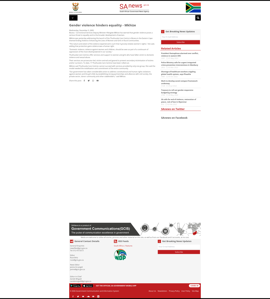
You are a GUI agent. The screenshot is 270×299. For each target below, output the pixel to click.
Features (128, 246)
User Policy (185, 291)
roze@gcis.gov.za (77, 260)
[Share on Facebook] (84, 80)
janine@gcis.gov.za (77, 269)
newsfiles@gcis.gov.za (78, 248)
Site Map (195, 291)
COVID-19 (194, 286)
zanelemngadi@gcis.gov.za (80, 281)
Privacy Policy (174, 291)
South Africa (119, 246)
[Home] (75, 8)
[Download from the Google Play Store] (75, 285)
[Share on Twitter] (88, 80)
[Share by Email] (97, 80)
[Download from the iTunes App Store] (87, 285)
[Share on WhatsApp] (93, 80)
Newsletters (162, 291)
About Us (152, 291)
